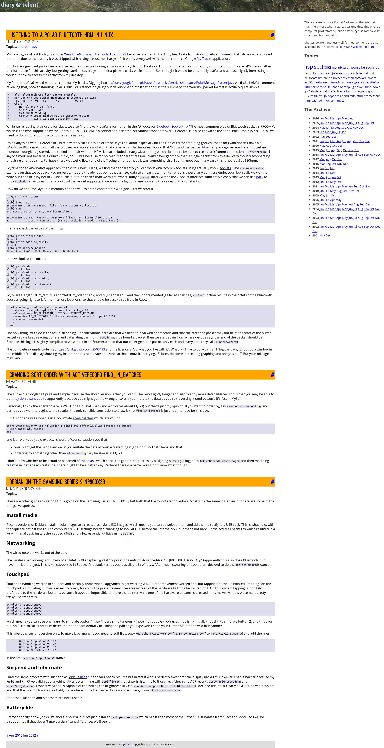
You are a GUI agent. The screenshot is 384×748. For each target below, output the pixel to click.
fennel (363, 73)
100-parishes (313, 87)
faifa (353, 96)
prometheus (372, 96)
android (24, 46)
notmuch (334, 82)
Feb (327, 118)
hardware (320, 82)
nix (334, 67)
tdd (319, 100)
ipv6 (307, 91)
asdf (369, 67)
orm (333, 100)
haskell (359, 87)
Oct (372, 123)
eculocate (310, 78)
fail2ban (333, 87)
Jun (350, 123)
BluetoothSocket (168, 126)
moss (340, 100)
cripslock (125, 744)
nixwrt (343, 67)
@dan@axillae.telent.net (359, 47)
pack (259, 177)
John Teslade (77, 677)
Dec (361, 127)
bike (357, 91)
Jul (355, 123)
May (345, 118)
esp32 (308, 82)
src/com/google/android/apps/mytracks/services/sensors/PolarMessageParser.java (171, 82)
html (359, 96)
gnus (363, 91)
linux (326, 100)
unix (350, 82)
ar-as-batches (83, 418)
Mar (333, 118)
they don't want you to (29, 398)
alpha (328, 91)
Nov (355, 127)
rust (371, 73)
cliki (327, 67)
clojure (333, 73)
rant (343, 82)
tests (90, 461)
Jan (322, 118)
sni (325, 87)
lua (325, 73)
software (361, 78)
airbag (365, 82)
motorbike (357, 67)
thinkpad (310, 100)
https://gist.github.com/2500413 (81, 349)
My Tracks (204, 58)
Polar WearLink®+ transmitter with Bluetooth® (90, 54)
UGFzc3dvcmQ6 (315, 96)
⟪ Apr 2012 (14, 735)
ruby (33, 46)
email (350, 78)
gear (357, 82)
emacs (371, 78)
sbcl (318, 66)
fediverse (339, 91)
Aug (351, 118)
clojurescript (336, 78)
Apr (338, 118)
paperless (334, 96)
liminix (323, 78)
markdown (372, 87)
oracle (354, 73)
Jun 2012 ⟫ (31, 735)
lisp (308, 66)
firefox (374, 82)
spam (371, 91)
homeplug (347, 87)
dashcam (317, 91)
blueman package (215, 147)
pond (345, 96)
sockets (225, 168)
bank (349, 91)
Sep (366, 123)
